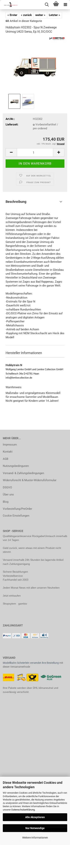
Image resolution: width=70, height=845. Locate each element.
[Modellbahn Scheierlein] (9, 4)
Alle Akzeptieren (35, 817)
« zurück (26, 15)
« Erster (12, 15)
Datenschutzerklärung (23, 809)
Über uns (8, 494)
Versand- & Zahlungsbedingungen (23, 473)
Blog (5, 501)
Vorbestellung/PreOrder (17, 508)
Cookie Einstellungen (16, 515)
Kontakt (8, 451)
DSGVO (7, 487)
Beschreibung (16, 202)
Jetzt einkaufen (12, 595)
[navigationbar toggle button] (65, 4)
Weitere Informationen (35, 837)
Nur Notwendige (35, 828)
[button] (11, 152)
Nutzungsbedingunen (16, 466)
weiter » (40, 15)
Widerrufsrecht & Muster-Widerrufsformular (29, 480)
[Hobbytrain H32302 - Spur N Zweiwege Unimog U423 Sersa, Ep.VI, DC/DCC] (35, 65)
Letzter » (54, 15)
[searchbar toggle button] (46, 4)
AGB (5, 459)
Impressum (10, 444)
